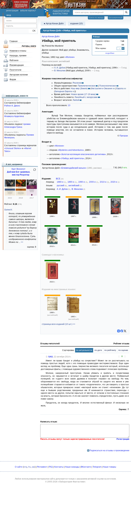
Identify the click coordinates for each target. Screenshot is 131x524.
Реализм (77, 83)
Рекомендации (17, 65)
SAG (50, 357)
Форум (13, 79)
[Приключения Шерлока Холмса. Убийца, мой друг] (115, 213)
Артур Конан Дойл (51, 36)
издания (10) (76, 23)
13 (69, 105)
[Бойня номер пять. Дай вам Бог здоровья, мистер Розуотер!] (32, 195)
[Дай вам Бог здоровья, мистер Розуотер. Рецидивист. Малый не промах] (10, 195)
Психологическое (107, 86)
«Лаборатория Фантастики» (71, 482)
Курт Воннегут (18, 169)
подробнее (109, 53)
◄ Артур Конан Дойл (53, 23)
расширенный (115, 17)
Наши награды (72, 467)
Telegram (97, 467)
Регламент (42, 467)
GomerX (8, 210)
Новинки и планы (18, 51)
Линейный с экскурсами (86, 97)
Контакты (58, 467)
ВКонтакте (86, 467)
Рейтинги (14, 60)
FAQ (51, 467)
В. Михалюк (59, 70)
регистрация (12, 10)
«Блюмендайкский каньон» (73, 168)
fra (29, 467)
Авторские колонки (19, 74)
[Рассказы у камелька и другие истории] (52, 271)
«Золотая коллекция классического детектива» (83, 154)
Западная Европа (63, 91)
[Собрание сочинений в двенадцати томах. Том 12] (73, 213)
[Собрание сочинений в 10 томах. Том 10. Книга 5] (52, 213)
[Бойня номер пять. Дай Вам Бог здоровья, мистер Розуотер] (21, 195)
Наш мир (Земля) (79, 88)
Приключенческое (86, 86)
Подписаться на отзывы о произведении (109, 450)
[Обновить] (35, 171)
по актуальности (84, 350)
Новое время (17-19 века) (83, 94)
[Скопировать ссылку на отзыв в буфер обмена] (47, 357)
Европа (119, 88)
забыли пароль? (28, 10)
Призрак (124, 136)
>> (22, 242)
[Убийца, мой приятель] (94, 242)
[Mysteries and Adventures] (52, 309)
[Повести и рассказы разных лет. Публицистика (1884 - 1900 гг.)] (94, 214)
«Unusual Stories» (12, 148)
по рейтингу (110, 350)
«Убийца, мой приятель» (72, 158)
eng (25, 467)
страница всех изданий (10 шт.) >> (58, 324)
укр (33, 467)
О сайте (19, 467)
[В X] (125, 331)
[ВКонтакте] (118, 331)
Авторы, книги (29, 46)
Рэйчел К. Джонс (12, 106)
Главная (14, 41)
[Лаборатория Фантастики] (47, 13)
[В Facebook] (121, 331)
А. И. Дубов (59, 68)
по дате (98, 350)
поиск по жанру (96, 17)
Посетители (15, 70)
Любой (76, 100)
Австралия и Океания (101, 88)
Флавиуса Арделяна (14, 116)
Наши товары (109, 467)
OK (33, 30)
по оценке (123, 350)
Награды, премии (18, 55)
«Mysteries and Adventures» (71, 150)
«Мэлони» (70, 57)
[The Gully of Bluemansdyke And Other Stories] (74, 306)
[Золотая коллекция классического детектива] (73, 242)
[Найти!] (126, 12)
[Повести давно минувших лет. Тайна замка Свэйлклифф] (52, 243)
